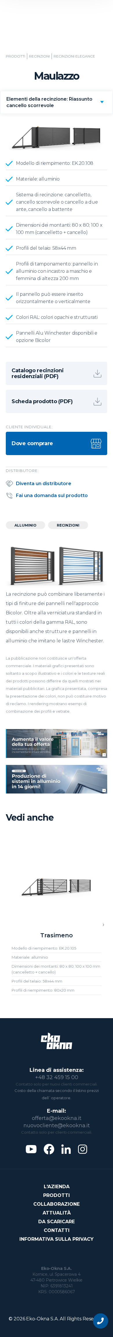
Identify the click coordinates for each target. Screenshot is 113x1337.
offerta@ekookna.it (56, 1118)
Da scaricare (56, 1221)
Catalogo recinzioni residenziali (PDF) (37, 373)
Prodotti (15, 56)
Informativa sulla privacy (56, 1239)
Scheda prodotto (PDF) (42, 401)
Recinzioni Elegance (74, 56)
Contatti (57, 1230)
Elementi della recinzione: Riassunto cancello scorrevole (49, 102)
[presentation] (103, 924)
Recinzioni (39, 56)
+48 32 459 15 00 (56, 1077)
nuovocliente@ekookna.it (56, 1125)
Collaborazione (56, 1204)
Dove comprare (32, 443)
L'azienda (57, 1186)
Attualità (57, 1213)
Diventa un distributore (43, 483)
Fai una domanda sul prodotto (52, 495)
